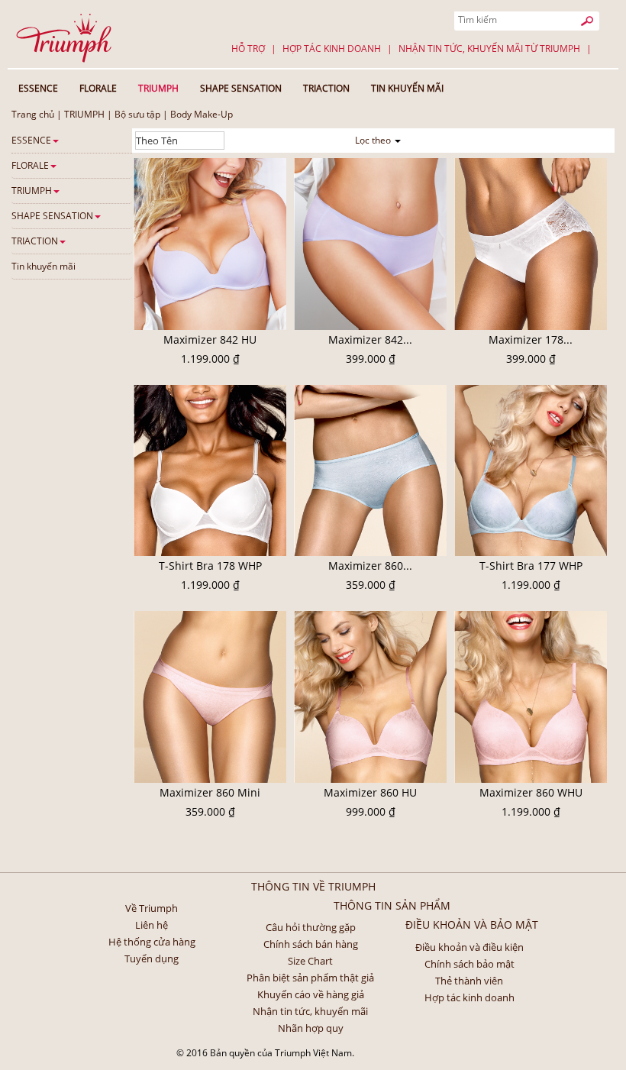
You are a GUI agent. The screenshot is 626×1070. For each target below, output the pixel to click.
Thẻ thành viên (469, 981)
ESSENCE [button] (38, 88)
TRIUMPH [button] (158, 88)
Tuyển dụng (151, 958)
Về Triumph (151, 908)
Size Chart (310, 961)
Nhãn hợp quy (311, 1028)
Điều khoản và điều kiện (469, 947)
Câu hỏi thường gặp (311, 927)
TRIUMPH (84, 114)
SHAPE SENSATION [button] (241, 88)
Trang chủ (32, 114)
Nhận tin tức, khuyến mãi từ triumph (489, 48)
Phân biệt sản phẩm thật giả (310, 977)
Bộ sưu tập (137, 114)
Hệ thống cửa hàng (151, 942)
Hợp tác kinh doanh (331, 48)
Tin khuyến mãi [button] (407, 88)
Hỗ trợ (248, 48)
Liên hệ (151, 925)
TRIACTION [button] (326, 88)
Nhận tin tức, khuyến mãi (310, 1011)
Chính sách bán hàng (310, 944)
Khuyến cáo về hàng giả (310, 994)
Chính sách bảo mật (469, 964)
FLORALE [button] (98, 88)
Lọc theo (374, 140)
